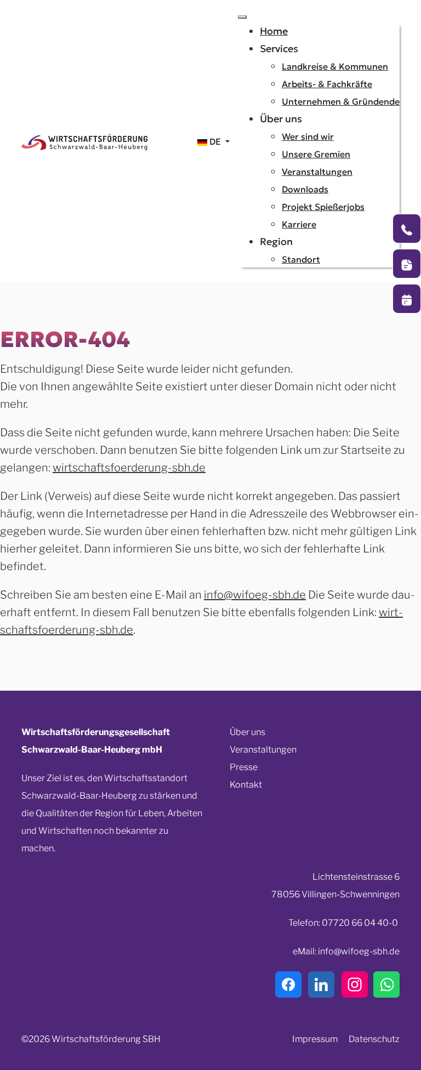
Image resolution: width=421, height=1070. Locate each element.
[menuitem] (274, 31)
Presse (244, 767)
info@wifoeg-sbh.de (255, 594)
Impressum (315, 1039)
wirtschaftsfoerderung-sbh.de (129, 467)
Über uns (247, 732)
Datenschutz (374, 1039)
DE (215, 141)
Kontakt (246, 784)
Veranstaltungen (263, 749)
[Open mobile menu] (242, 17)
